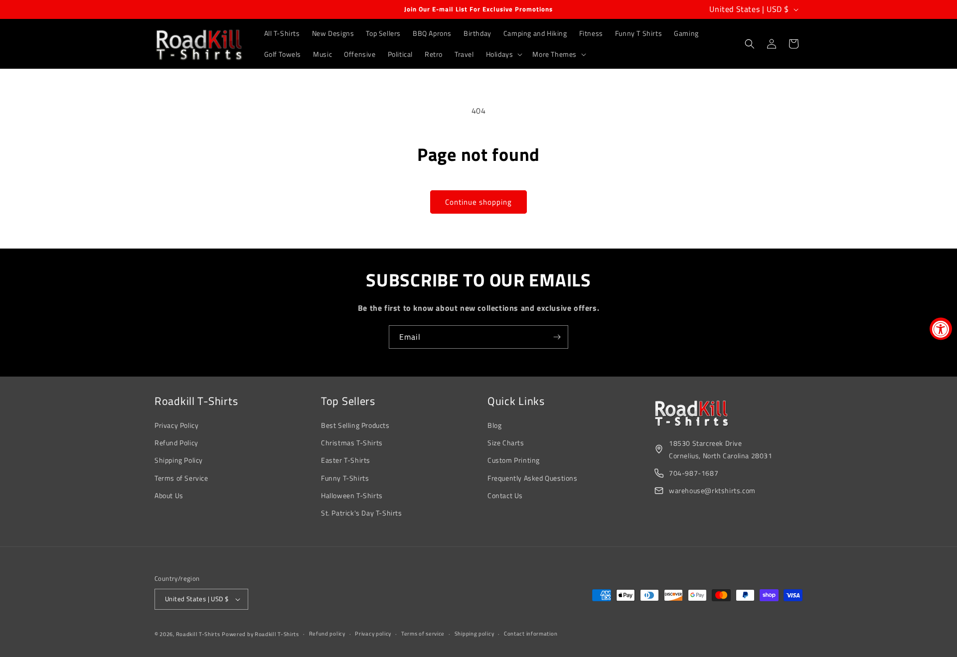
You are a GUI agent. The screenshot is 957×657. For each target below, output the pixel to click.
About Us (169, 495)
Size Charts (505, 442)
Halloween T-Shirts (352, 495)
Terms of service (423, 634)
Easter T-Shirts (345, 460)
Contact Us (505, 495)
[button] (503, 54)
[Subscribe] (557, 337)
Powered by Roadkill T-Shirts (260, 634)
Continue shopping (478, 202)
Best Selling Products (355, 425)
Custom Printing (513, 460)
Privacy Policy (176, 425)
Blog (494, 425)
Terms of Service (181, 478)
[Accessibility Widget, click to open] (941, 328)
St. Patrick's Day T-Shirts (361, 513)
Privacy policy (373, 634)
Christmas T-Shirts (352, 442)
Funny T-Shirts (345, 478)
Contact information (530, 634)
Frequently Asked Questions (532, 478)
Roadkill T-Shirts (198, 634)
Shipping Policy (179, 460)
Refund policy (327, 634)
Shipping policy (474, 634)
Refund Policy (176, 442)
